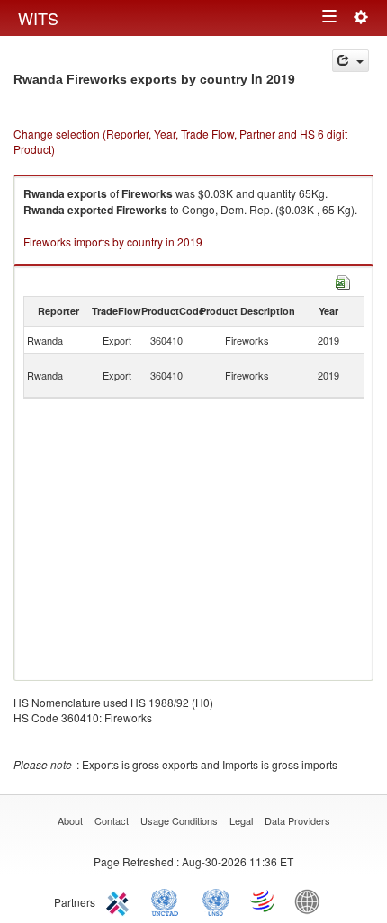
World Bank (311, 901)
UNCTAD (168, 901)
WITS (38, 18)
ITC (121, 901)
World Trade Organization (264, 901)
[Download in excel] (343, 280)
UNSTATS (216, 901)
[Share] (350, 60)
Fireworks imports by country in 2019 (112, 241)
